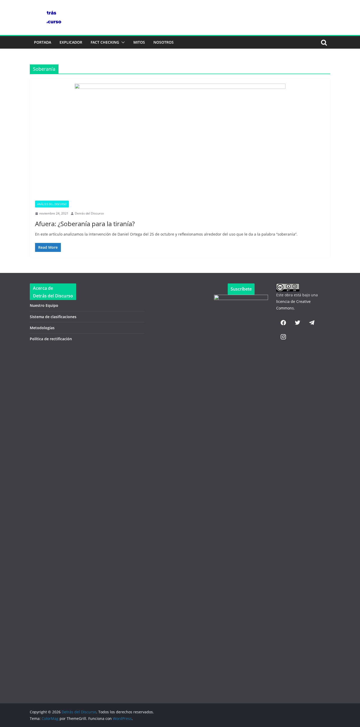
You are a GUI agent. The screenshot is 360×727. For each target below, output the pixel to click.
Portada (42, 42)
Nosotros (163, 42)
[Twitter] (297, 323)
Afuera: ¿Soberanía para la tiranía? (85, 223)
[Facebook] (283, 323)
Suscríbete (241, 289)
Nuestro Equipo (44, 305)
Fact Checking (105, 42)
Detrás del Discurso (89, 213)
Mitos (139, 42)
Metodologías (42, 327)
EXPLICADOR (71, 42)
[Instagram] (283, 337)
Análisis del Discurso (52, 204)
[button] (122, 42)
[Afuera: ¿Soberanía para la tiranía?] (180, 142)
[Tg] (312, 323)
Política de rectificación (51, 338)
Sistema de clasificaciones (53, 316)
